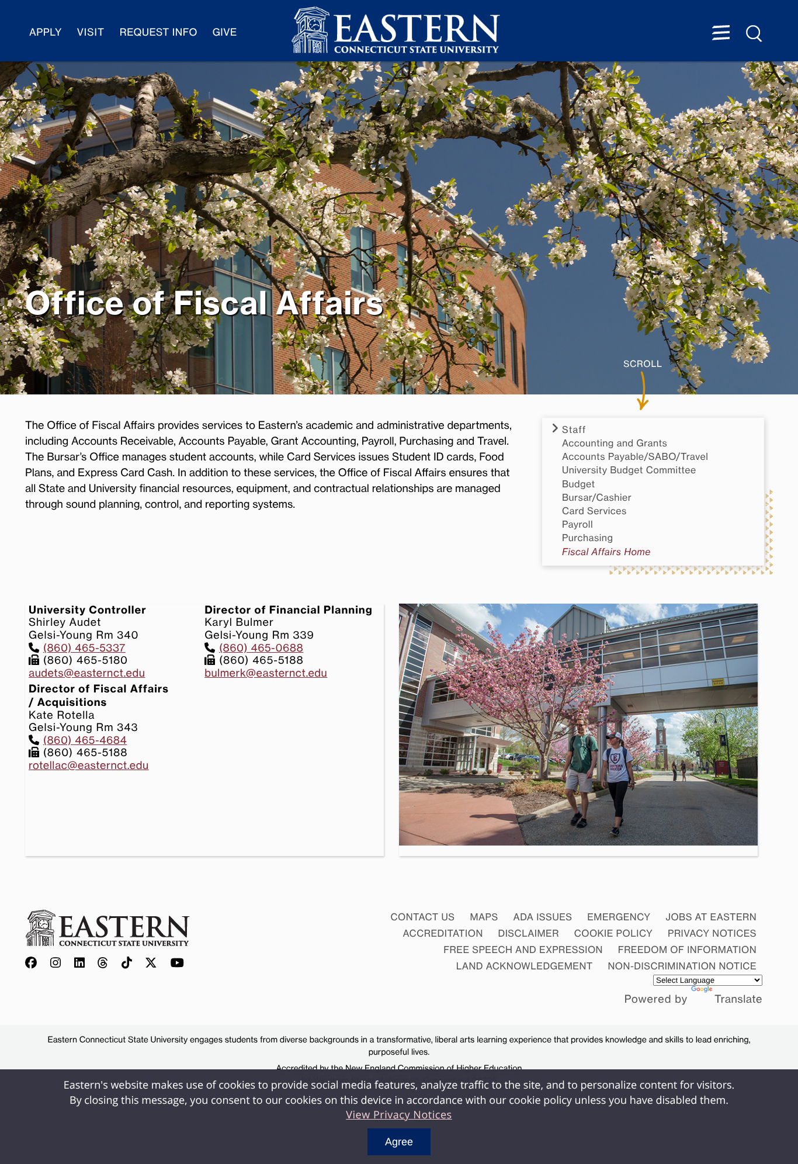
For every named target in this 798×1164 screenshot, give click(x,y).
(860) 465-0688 (261, 648)
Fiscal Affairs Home (606, 551)
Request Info (158, 32)
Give (225, 32)
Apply (45, 32)
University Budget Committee (629, 470)
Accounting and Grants (615, 443)
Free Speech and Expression (523, 949)
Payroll (577, 524)
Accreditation (443, 933)
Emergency (618, 917)
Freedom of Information (687, 949)
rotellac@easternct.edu (89, 765)
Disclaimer (528, 933)
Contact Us (422, 917)
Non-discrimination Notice (682, 966)
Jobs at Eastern (711, 917)
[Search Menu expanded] (755, 34)
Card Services (594, 511)
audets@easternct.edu (87, 673)
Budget (578, 484)
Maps (484, 917)
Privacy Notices (712, 933)
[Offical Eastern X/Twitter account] (151, 963)
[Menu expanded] (721, 34)
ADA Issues (542, 917)
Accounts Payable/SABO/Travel (635, 456)
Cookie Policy (613, 933)
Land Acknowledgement (524, 966)
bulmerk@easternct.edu (265, 673)
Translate (738, 999)
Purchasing (587, 537)
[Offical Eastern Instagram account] (56, 963)
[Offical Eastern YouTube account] (177, 963)
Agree (399, 1142)
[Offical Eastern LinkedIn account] (80, 963)
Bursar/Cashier (597, 497)
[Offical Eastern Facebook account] (34, 963)
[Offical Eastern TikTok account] (127, 963)
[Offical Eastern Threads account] (103, 963)
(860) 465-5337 (84, 648)
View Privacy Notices (399, 1115)
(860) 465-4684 (85, 740)
